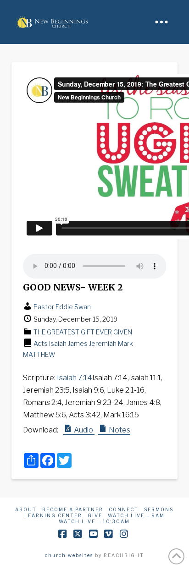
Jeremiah (103, 343)
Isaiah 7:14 (74, 377)
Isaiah (58, 343)
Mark (125, 343)
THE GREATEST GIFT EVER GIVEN (82, 332)
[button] (161, 22)
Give (95, 515)
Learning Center (53, 515)
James (78, 343)
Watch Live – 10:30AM (94, 521)
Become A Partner (72, 509)
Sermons (158, 509)
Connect (124, 509)
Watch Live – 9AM (136, 515)
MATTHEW (39, 354)
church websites (69, 555)
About (26, 509)
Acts (40, 343)
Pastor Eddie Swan (62, 307)
